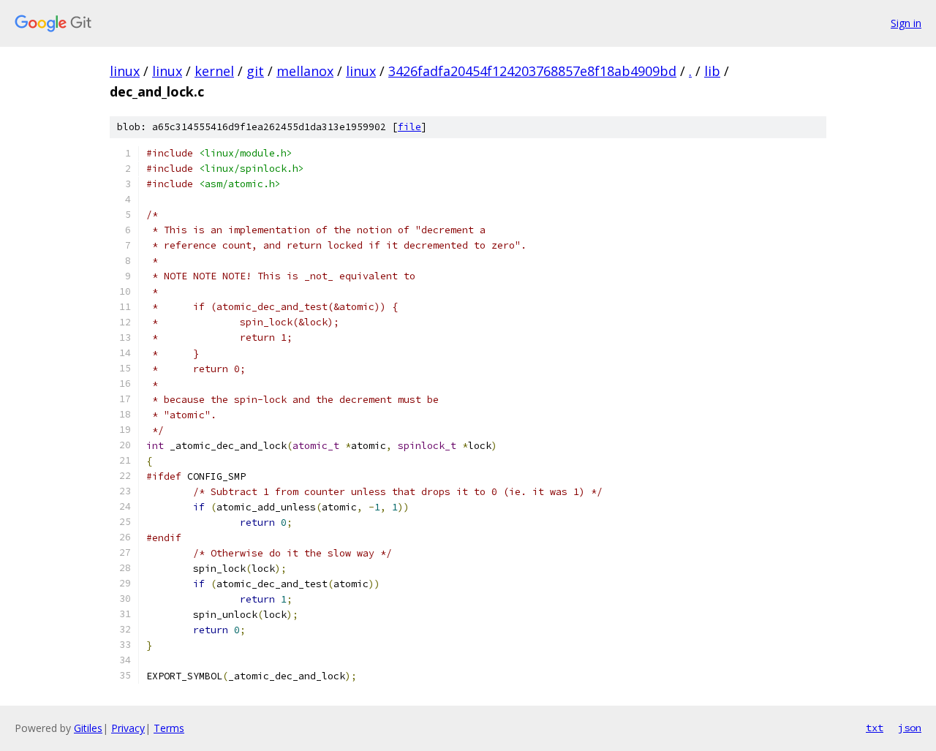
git (255, 71)
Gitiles (88, 728)
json (909, 727)
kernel (214, 71)
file (409, 127)
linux (125, 71)
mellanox (304, 71)
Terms (169, 728)
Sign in (906, 23)
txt (874, 727)
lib (712, 71)
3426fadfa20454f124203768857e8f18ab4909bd (532, 71)
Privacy (128, 728)
